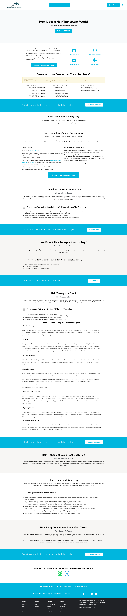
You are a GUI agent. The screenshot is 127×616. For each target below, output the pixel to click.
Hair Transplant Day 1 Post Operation (89, 85)
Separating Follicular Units (62, 93)
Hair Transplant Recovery (86, 87)
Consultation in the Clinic (34, 92)
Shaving (58, 89)
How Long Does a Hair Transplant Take (90, 90)
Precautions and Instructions (38, 90)
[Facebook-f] (83, 594)
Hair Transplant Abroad (78, 5)
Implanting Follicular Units (62, 96)
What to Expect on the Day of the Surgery (62, 85)
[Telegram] (67, 573)
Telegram (32, 162)
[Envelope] (96, 594)
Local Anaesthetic (60, 90)
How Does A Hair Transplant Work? (60, 5)
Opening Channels (60, 95)
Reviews (90, 5)
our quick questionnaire (36, 150)
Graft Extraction (60, 92)
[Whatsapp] (60, 573)
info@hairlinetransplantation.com (87, 607)
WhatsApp (53, 160)
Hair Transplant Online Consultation (37, 87)
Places (37, 601)
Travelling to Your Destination (35, 89)
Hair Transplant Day (33, 95)
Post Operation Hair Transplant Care (92, 89)
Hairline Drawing (60, 87)
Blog (96, 5)
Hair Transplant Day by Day (32, 85)
